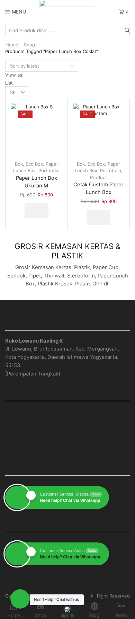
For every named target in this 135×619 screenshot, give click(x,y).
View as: (14, 75)
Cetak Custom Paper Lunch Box (98, 188)
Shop (29, 44)
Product (98, 177)
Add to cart (36, 210)
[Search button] (127, 30)
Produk (67, 424)
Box (19, 164)
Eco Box (34, 164)
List (9, 83)
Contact (67, 448)
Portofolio (49, 170)
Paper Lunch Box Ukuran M (36, 182)
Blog (67, 436)
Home (12, 44)
